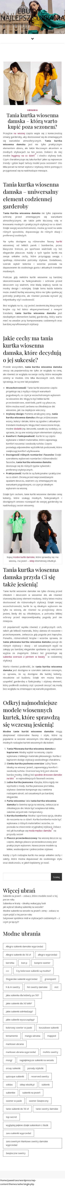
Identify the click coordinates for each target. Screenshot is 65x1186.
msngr (9, 1060)
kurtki (59, 241)
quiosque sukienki (15, 1076)
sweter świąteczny (39, 1100)
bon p (24, 962)
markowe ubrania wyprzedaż (21, 1051)
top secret (11, 1116)
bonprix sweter (42, 962)
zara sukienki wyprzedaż (18, 1133)
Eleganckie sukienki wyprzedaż (21, 978)
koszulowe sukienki (49, 1027)
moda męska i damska (40, 830)
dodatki (18, 428)
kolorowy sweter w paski (19, 1027)
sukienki (46, 1084)
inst (56, 987)
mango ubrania (32, 1035)
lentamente (12, 1035)
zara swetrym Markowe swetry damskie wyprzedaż (27, 1143)
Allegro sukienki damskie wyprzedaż (24, 946)
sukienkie (10, 1092)
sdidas (9, 1084)
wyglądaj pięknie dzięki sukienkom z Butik (27, 1125)
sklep (31, 560)
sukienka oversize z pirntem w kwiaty (24, 656)
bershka (10, 962)
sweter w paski (14, 1100)
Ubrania (32, 110)
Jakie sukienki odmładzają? (19, 1011)
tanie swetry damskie (47, 1108)
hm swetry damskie (37, 987)
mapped (51, 1035)
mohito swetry (50, 1051)
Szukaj (56, 877)
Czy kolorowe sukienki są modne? (33, 970)
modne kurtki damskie (24, 557)
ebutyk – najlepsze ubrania (32, 14)
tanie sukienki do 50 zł (17, 1108)
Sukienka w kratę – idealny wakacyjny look (24, 903)
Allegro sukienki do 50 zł (18, 954)
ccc (7, 970)
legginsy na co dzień (22, 155)
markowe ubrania (15, 1043)
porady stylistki (35, 1068)
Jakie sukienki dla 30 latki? (19, 1003)
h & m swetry (13, 987)
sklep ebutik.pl (27, 1084)
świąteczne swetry (16, 1153)
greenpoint (50, 978)
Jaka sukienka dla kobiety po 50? (22, 995)
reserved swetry (40, 1076)
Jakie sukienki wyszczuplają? (20, 1019)
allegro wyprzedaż (47, 954)
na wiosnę (19, 133)
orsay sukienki (13, 1068)
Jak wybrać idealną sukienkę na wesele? (23, 906)
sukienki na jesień (31, 1092)
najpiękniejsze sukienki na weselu (37, 1060)
